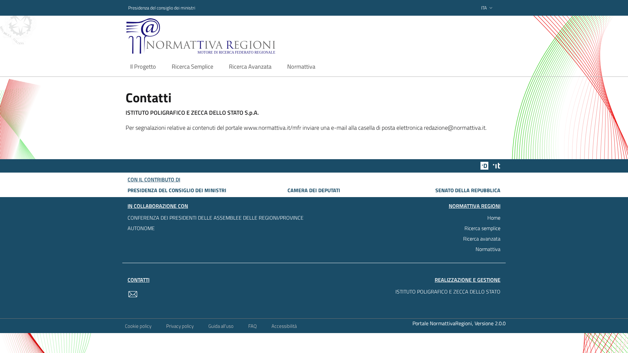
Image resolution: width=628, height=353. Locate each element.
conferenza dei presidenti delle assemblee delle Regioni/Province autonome (216, 223)
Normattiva (488, 249)
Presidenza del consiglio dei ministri (161, 7)
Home (493, 218)
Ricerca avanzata (481, 239)
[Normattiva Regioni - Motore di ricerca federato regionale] (219, 36)
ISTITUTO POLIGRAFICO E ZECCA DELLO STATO (447, 291)
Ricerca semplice (482, 228)
